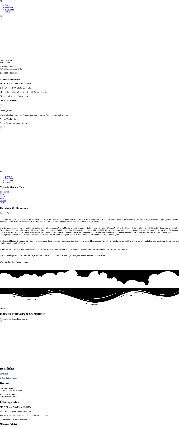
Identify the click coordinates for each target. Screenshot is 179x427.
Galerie (7, 12)
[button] (89, 1)
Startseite (8, 5)
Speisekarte (9, 10)
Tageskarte (9, 7)
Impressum (4, 374)
